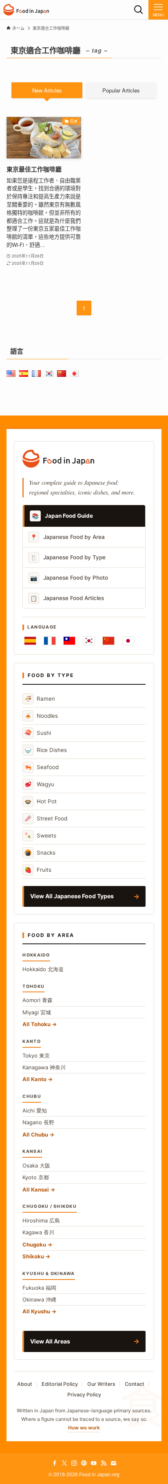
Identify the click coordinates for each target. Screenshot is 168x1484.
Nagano (38, 1122)
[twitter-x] (64, 1463)
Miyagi (36, 1012)
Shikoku (33, 1256)
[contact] (113, 1463)
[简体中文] (108, 641)
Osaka (36, 1165)
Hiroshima (41, 1220)
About (24, 1384)
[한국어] (89, 641)
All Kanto (34, 1079)
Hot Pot (40, 801)
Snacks (39, 852)
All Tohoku (36, 1024)
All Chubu (35, 1134)
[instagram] (74, 1463)
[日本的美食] (26, 10)
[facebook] (54, 1463)
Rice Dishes (45, 749)
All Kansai (35, 1189)
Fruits (37, 869)
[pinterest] (84, 1463)
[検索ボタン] (138, 10)
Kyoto (35, 1177)
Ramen (39, 698)
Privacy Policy (84, 1395)
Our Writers (101, 1384)
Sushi (37, 732)
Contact (134, 1384)
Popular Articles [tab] (121, 90)
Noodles (41, 715)
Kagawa (38, 1232)
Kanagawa (44, 1067)
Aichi (34, 1110)
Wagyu (39, 783)
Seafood (41, 766)
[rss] (103, 1463)
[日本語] (128, 641)
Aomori (37, 1000)
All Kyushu (36, 1311)
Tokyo (36, 1055)
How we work (84, 1428)
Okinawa (39, 1299)
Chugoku (34, 1244)
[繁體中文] (69, 641)
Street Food (45, 818)
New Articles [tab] (47, 90)
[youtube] (93, 1463)
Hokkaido (43, 969)
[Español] (30, 641)
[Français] (49, 641)
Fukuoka (39, 1287)
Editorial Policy (60, 1384)
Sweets (40, 835)
